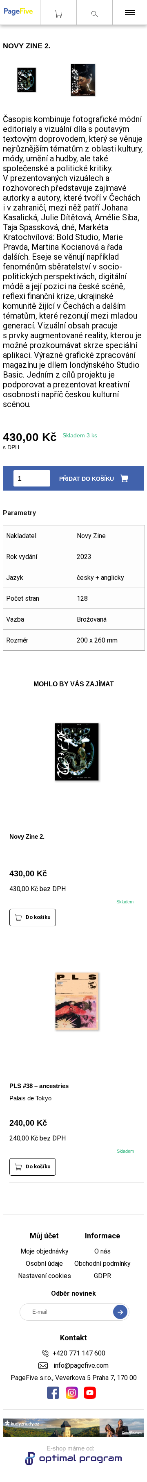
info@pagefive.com (80, 1365)
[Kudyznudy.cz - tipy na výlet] (73, 1435)
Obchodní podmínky (102, 1263)
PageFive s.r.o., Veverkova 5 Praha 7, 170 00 (74, 1378)
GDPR (102, 1276)
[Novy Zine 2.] (83, 98)
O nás (102, 1251)
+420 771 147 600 (79, 1353)
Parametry (19, 513)
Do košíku (38, 917)
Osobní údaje (44, 1263)
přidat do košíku (86, 478)
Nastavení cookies (44, 1276)
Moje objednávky (44, 1251)
